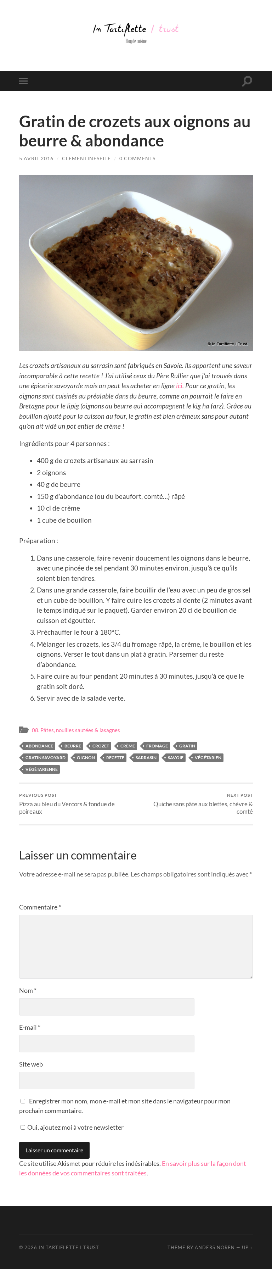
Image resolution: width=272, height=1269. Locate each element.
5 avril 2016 (36, 158)
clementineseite (86, 158)
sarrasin (146, 757)
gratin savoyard (46, 757)
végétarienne (42, 769)
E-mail (29, 1027)
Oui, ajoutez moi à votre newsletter (75, 1127)
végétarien (208, 757)
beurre (72, 745)
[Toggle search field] (247, 81)
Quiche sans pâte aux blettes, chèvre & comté (203, 803)
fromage (157, 745)
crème (127, 745)
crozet (100, 745)
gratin (187, 745)
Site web (31, 1064)
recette (115, 757)
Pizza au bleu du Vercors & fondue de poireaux (67, 803)
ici (179, 386)
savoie (175, 757)
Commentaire (40, 907)
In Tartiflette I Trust (69, 1247)
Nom (27, 990)
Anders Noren (215, 1247)
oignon (86, 757)
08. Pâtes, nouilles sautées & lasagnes (76, 730)
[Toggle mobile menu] (24, 81)
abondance (39, 745)
